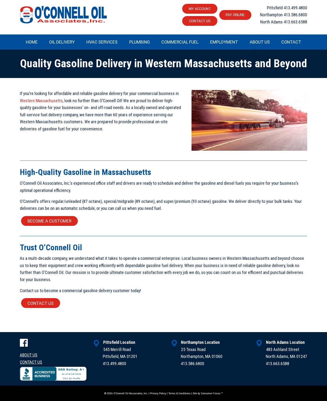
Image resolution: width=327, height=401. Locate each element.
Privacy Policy (158, 393)
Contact (291, 42)
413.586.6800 (295, 14)
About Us (260, 42)
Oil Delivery (62, 42)
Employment (224, 42)
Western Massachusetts (41, 100)
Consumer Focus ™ (212, 393)
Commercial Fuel (179, 42)
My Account (200, 9)
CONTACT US (41, 303)
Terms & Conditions (179, 393)
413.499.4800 (295, 7)
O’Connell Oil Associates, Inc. (130, 393)
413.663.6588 (295, 21)
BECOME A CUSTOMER (49, 220)
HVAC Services (102, 42)
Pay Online (235, 15)
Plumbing (139, 42)
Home (32, 42)
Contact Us (199, 21)
